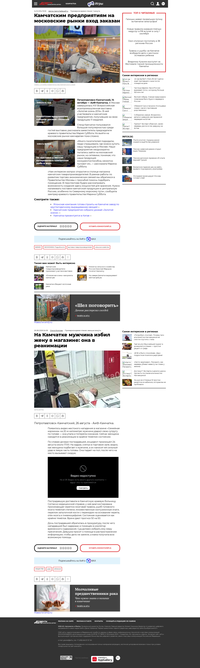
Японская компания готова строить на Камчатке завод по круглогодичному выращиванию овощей (84, 206)
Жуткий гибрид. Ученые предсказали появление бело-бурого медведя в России (150, 99)
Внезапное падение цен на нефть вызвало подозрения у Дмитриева (147, 168)
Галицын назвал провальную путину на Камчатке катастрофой (144, 20)
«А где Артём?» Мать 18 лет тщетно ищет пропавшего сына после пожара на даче (149, 81)
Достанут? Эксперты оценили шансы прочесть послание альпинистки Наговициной (150, 373)
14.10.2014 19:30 (40, 11)
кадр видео (39, 409)
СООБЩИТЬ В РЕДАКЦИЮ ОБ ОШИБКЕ (121, 621)
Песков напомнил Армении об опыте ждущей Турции (149, 159)
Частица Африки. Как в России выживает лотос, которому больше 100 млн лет (149, 90)
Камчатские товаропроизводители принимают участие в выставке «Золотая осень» (53, 270)
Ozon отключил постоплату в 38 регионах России (144, 42)
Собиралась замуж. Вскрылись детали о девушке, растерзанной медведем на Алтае (148, 117)
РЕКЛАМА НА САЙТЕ (65, 621)
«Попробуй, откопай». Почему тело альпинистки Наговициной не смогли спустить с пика (149, 337)
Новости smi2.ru (43, 322)
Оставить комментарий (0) (100, 226)
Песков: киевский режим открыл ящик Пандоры (147, 150)
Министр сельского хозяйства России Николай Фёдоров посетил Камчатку (102, 269)
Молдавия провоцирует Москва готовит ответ (147, 177)
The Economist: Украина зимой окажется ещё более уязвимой (146, 141)
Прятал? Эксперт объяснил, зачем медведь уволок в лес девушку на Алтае (148, 126)
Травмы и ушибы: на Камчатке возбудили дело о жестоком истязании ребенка (144, 53)
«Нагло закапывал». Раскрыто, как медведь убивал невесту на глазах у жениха (149, 364)
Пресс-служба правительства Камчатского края (54, 84)
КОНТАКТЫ (99, 621)
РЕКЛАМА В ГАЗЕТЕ (84, 621)
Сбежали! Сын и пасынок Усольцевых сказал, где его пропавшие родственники (150, 108)
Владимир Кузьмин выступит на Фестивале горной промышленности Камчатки (144, 64)
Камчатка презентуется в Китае (71, 215)
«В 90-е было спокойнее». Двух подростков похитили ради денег (148, 354)
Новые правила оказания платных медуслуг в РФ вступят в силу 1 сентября (144, 31)
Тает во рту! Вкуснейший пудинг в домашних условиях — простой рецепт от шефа (148, 346)
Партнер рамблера (81, 658)
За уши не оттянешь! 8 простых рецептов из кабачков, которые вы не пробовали (150, 382)
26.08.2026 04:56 (41, 330)
